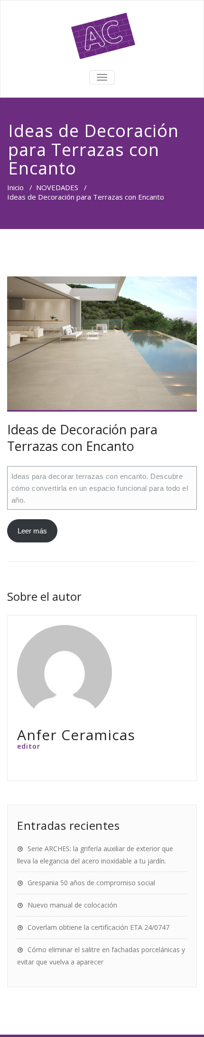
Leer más (32, 531)
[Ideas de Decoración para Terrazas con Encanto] (102, 344)
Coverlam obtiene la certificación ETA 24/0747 (98, 927)
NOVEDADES (57, 187)
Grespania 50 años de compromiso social (91, 882)
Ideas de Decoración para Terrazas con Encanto (82, 438)
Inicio (15, 187)
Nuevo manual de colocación (72, 904)
